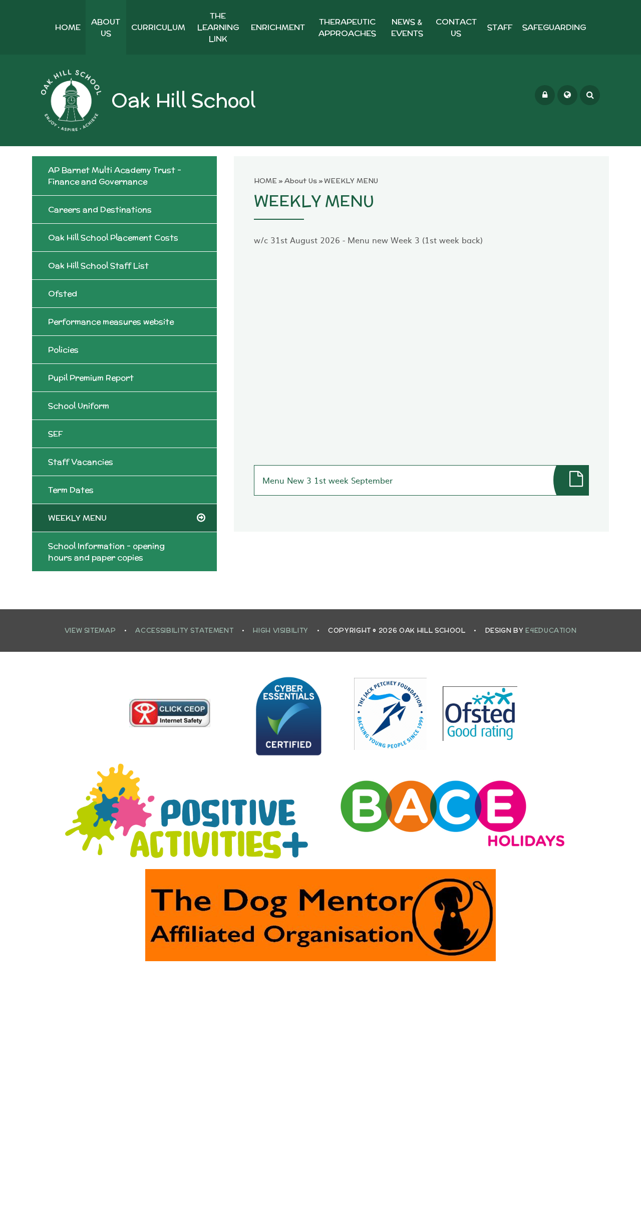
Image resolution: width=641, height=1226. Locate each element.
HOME (265, 181)
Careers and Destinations (100, 209)
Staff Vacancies (80, 462)
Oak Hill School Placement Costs (113, 237)
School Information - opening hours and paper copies (106, 551)
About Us (300, 181)
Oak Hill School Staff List (98, 265)
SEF (55, 434)
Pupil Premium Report (91, 377)
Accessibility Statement (184, 630)
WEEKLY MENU (351, 181)
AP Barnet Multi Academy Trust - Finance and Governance (114, 175)
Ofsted (62, 293)
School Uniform (78, 406)
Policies (63, 349)
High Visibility (280, 630)
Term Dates (71, 490)
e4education (550, 630)
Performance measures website (111, 321)
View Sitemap (90, 630)
